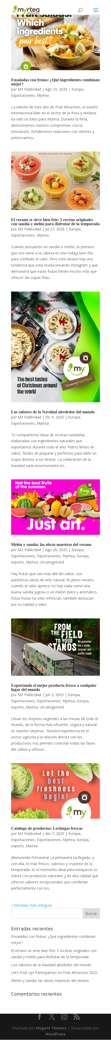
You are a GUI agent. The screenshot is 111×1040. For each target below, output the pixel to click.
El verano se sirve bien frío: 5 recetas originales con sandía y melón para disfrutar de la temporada (55, 221)
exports (17, 562)
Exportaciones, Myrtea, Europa (63, 555)
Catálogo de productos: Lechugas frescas (47, 828)
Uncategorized (52, 562)
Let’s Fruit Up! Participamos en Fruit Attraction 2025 (54, 972)
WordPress (55, 1033)
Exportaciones (23, 95)
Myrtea (43, 95)
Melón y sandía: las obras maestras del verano (51, 544)
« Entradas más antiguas (31, 905)
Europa (77, 89)
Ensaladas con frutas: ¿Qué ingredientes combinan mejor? (55, 82)
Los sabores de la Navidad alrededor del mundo (53, 412)
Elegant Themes (51, 1028)
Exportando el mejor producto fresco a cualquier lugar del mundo (54, 687)
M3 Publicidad (29, 89)
